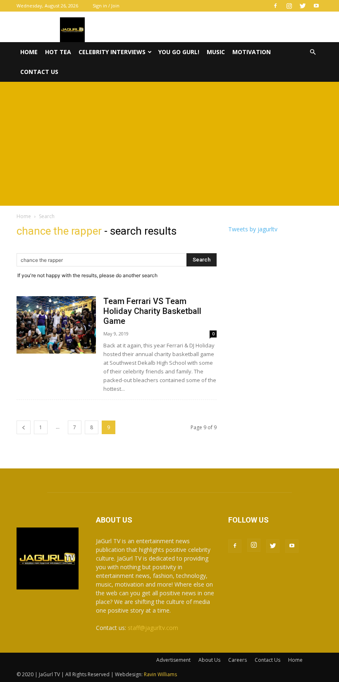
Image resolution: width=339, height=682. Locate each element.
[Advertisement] (169, 144)
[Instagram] (289, 6)
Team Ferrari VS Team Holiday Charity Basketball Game (152, 311)
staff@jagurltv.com (153, 628)
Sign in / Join (106, 5)
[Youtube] (316, 6)
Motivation (251, 52)
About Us (209, 659)
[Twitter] (302, 6)
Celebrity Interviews (112, 52)
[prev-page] (24, 427)
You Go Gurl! (178, 52)
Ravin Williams (161, 674)
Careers (237, 659)
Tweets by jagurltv (252, 229)
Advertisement (173, 659)
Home (29, 52)
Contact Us (39, 72)
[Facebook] (275, 6)
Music (216, 52)
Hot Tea (58, 52)
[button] (312, 52)
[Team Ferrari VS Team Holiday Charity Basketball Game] (56, 325)
